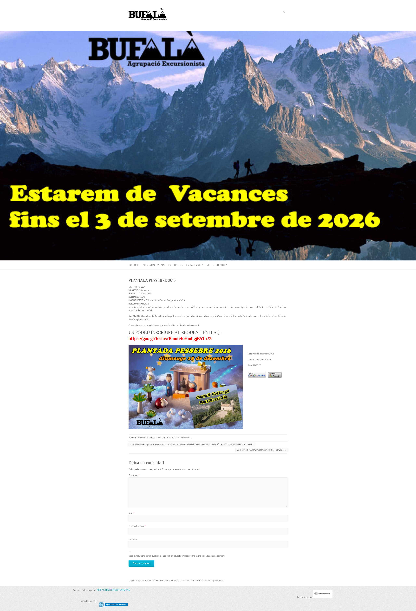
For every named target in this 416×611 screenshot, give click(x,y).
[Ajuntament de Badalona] (322, 597)
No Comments (183, 437)
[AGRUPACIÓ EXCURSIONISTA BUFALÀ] (148, 15)
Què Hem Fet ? (175, 265)
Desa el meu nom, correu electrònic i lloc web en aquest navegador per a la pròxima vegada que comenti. (177, 555)
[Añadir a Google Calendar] (257, 371)
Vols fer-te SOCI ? (217, 265)
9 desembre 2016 (165, 437)
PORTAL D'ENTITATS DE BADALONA (113, 590)
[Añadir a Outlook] (274, 371)
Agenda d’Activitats (154, 265)
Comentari (134, 475)
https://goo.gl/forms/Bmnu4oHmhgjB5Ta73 (170, 338)
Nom (131, 513)
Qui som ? (134, 265)
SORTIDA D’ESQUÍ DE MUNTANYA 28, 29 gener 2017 (261, 449)
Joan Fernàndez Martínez (143, 437)
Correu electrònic (137, 526)
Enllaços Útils (194, 265)
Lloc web (133, 539)
